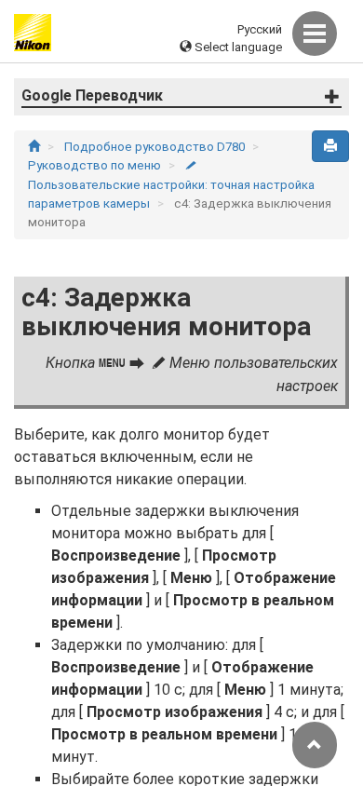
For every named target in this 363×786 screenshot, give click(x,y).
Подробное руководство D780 (156, 147)
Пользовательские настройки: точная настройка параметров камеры (171, 185)
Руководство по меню (96, 165)
